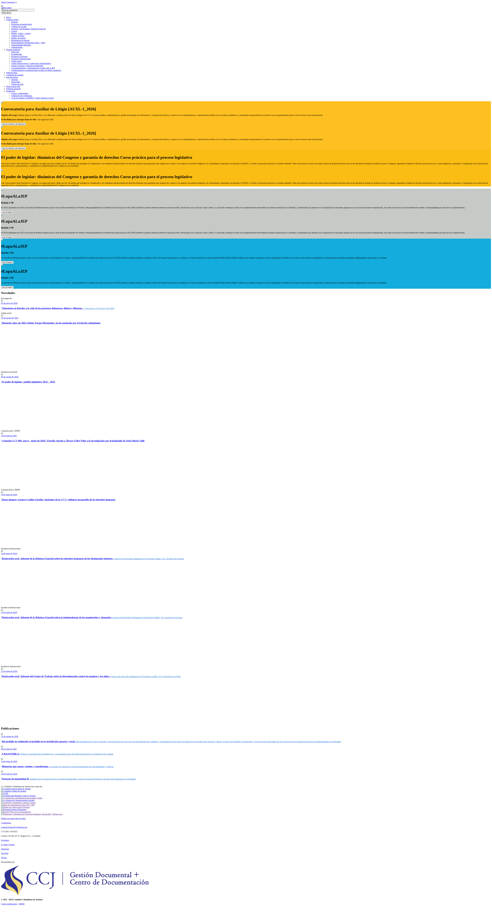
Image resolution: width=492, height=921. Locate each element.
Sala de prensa (12, 77)
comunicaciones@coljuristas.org (14, 827)
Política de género (18, 38)
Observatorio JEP (13, 86)
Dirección (15, 52)
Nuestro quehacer (13, 50)
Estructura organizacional (21, 24)
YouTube (4, 853)
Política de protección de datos (13, 818)
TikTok (4, 858)
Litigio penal (16, 61)
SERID (22, 904)
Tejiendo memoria (13, 89)
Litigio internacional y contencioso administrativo (31, 63)
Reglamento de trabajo (20, 40)
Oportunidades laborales (21, 45)
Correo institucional (9, 904)
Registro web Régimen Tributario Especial (28, 29)
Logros (14, 31)
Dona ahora (6, 8)
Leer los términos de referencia (13, 124)
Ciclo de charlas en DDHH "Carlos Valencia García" (32, 98)
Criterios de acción (18, 26)
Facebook (5, 840)
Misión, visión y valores (21, 33)
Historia (14, 22)
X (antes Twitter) (8, 845)
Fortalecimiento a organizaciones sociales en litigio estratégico (36, 70)
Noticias (14, 79)
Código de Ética (17, 36)
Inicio (8, 17)
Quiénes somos (12, 20)
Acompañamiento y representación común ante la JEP (33, 68)
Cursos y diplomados (19, 93)
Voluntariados (16, 47)
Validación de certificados (21, 96)
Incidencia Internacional (21, 59)
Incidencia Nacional (19, 56)
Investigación (16, 54)
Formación (10, 91)
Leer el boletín (7, 212)
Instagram (5, 849)
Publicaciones (11, 73)
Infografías (15, 82)
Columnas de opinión (14, 75)
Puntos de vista (17, 84)
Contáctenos (6, 823)
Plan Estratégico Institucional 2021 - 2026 (28, 43)
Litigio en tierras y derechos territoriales (27, 66)
